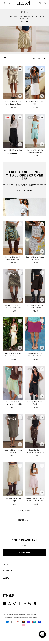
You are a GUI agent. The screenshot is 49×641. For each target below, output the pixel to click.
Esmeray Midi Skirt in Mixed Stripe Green (13, 258)
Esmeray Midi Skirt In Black (35, 403)
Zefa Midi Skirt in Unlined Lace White (35, 258)
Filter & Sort (37, 59)
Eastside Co (34, 614)
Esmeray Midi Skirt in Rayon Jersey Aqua (35, 151)
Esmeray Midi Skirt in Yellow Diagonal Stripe (13, 103)
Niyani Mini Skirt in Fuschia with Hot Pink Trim (35, 354)
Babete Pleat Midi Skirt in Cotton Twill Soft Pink (35, 499)
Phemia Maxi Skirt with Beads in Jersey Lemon (13, 354)
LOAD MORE (24, 520)
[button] (20, 69)
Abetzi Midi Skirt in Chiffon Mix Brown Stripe (35, 451)
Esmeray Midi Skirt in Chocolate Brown (35, 306)
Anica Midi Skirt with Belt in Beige (13, 499)
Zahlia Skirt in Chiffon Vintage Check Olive (13, 306)
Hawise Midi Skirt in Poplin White (35, 103)
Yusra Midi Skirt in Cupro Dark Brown (13, 451)
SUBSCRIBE (25, 552)
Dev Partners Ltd (34, 617)
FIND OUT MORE (24, 190)
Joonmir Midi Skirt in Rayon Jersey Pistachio (13, 403)
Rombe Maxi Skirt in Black (13, 150)
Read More (24, 22)
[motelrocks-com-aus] (23, 3)
